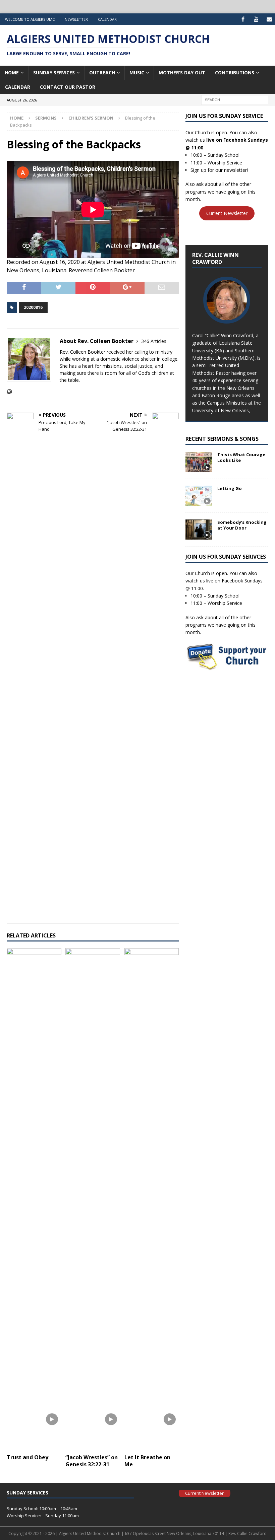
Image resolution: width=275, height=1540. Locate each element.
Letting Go (229, 488)
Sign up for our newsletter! (219, 170)
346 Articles (153, 341)
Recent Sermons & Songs (222, 438)
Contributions (234, 72)
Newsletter (76, 19)
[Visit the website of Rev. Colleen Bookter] (9, 392)
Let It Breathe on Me (147, 1461)
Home (12, 72)
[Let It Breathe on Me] (151, 1199)
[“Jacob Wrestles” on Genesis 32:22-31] (92, 1199)
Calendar (107, 19)
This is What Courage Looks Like (241, 457)
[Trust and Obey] (34, 1199)
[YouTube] (256, 19)
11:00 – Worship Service (216, 162)
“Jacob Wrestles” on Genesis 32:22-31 (91, 1461)
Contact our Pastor (67, 87)
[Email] (269, 19)
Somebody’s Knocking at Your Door (242, 525)
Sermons (46, 118)
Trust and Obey (27, 1457)
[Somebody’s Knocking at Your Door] (198, 529)
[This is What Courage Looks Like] (198, 462)
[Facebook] (243, 19)
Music (136, 72)
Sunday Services (54, 72)
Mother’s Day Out (182, 72)
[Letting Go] (198, 496)
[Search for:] (234, 99)
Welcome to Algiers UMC (30, 19)
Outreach (102, 72)
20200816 (33, 307)
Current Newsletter (227, 213)
